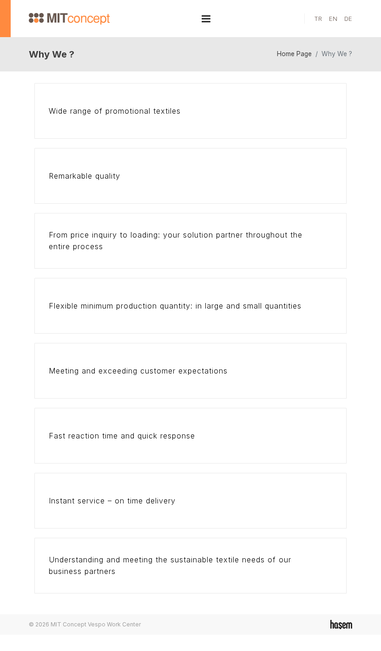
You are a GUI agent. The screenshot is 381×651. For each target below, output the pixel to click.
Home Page (294, 54)
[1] (206, 18)
